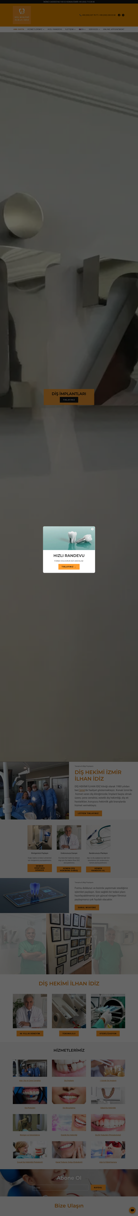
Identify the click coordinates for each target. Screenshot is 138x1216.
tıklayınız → (69, 567)
